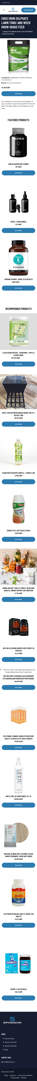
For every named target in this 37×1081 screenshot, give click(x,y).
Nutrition (8, 80)
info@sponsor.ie (6, 2)
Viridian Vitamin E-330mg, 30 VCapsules (18, 279)
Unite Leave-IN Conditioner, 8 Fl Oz (18, 796)
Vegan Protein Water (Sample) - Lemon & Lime (18, 473)
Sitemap (23, 1078)
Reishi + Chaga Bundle (18, 222)
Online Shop (28, 10)
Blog (6, 1050)
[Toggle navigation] (3, 9)
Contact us (12, 1075)
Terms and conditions (25, 1075)
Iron (2, 80)
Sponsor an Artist (11, 1042)
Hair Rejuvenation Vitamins (18, 164)
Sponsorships (9, 1039)
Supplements (14, 78)
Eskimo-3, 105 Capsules (18, 989)
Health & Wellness (26, 78)
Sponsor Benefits (10, 1046)
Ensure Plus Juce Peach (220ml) (18, 530)
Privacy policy (15, 1078)
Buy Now (18, 94)
